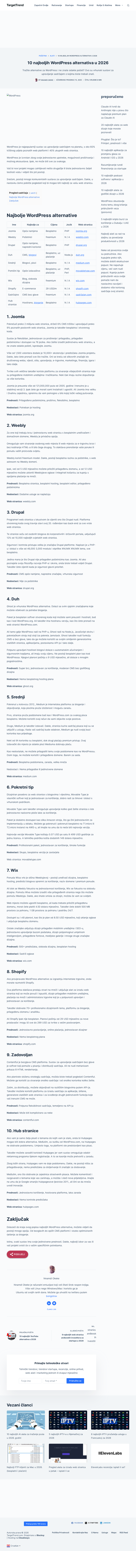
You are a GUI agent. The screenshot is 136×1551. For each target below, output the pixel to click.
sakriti (33, 193)
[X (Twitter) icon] (54, 1303)
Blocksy (40, 1535)
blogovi (32, 255)
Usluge (105, 1532)
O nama (94, 1532)
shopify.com (82, 288)
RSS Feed (124, 1532)
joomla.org (81, 231)
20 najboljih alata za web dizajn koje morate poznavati (114, 129)
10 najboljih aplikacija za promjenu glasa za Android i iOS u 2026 (114, 154)
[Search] (128, 5)
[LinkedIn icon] (49, 1303)
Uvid (91, 5)
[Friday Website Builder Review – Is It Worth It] (68, 1453)
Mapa (113, 1532)
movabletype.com (85, 270)
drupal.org (81, 245)
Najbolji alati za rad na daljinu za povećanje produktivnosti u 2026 (113, 237)
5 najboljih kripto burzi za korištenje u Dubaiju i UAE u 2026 (115, 223)
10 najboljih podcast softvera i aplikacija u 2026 (112, 179)
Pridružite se (75, 1381)
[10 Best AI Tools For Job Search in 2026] (26, 1420)
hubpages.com (84, 302)
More (117, 5)
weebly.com (82, 237)
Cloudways (24, 1538)
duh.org (80, 255)
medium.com (83, 263)
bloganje (38, 302)
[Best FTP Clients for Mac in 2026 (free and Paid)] (26, 1453)
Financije (81, 5)
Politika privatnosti (60, 1532)
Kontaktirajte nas (80, 1532)
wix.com (80, 280)
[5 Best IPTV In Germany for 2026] (68, 1420)
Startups (69, 5)
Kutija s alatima (104, 5)
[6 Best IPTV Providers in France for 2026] (110, 1420)
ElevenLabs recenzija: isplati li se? (108, 1467)
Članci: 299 (51, 1309)
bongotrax (51, 1296)
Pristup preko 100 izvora (36, 1524)
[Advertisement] (68, 29)
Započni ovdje (41, 5)
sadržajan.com (84, 294)
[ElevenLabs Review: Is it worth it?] (110, 1453)
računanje (57, 5)
